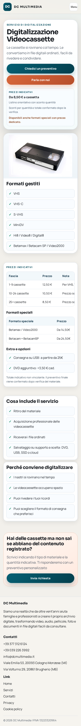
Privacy (8, 703)
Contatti (9, 696)
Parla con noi (40, 80)
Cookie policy (12, 709)
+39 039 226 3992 (16, 650)
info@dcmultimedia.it (18, 656)
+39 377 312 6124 (15, 644)
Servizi (8, 690)
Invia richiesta (40, 578)
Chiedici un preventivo (40, 68)
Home (7, 683)
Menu (74, 6)
